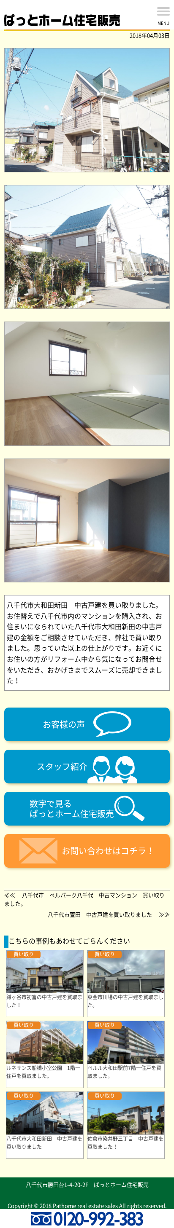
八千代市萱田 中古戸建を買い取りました (100, 914)
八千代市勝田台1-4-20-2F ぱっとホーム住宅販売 (87, 1184)
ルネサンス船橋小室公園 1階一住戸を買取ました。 (43, 1072)
